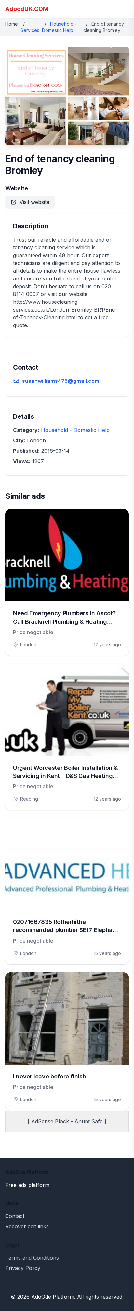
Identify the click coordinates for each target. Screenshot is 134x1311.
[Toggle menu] (122, 9)
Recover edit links (27, 1226)
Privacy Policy (22, 1268)
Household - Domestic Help (75, 430)
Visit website (34, 202)
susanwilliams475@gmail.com (60, 381)
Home (11, 24)
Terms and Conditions (32, 1257)
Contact (14, 1216)
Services (29, 30)
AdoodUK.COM (26, 9)
